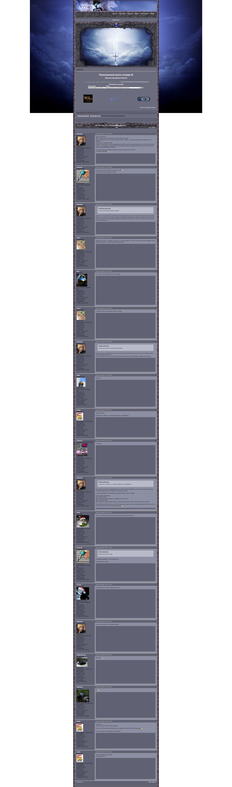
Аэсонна (78, 584)
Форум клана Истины (83, 116)
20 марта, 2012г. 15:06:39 (106, 133)
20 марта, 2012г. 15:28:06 (106, 167)
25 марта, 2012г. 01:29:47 (106, 751)
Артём (78, 512)
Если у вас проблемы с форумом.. (148, 107)
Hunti (77, 271)
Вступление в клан (95, 116)
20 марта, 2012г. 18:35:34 (106, 308)
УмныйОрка (79, 687)
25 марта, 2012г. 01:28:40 (106, 721)
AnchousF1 (79, 440)
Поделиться (98, 133)
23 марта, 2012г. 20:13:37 (106, 409)
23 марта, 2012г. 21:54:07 (106, 440)
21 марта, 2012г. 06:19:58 (106, 341)
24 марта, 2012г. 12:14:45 (106, 584)
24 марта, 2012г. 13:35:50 (106, 654)
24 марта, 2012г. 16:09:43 (106, 686)
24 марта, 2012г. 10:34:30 (106, 547)
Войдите (86, 112)
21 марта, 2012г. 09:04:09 (106, 375)
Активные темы (116, 19)
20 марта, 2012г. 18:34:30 (106, 271)
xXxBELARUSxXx (81, 655)
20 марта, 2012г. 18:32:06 (106, 237)
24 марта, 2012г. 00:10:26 (106, 477)
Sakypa (78, 237)
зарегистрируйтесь (94, 112)
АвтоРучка (79, 167)
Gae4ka (78, 410)
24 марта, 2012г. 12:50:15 (106, 621)
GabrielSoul (79, 134)
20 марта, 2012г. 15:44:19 (106, 204)
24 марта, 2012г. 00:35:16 (106, 512)
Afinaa (78, 375)
